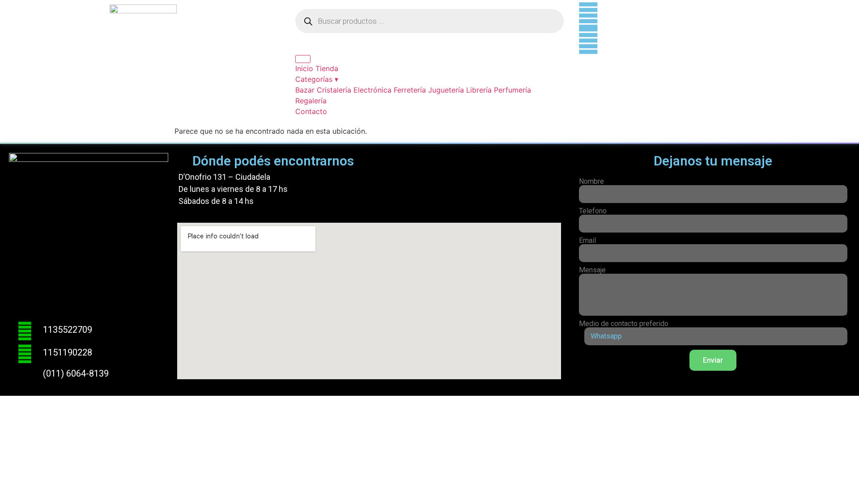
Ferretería (410, 89)
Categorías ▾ (316, 79)
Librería (479, 89)
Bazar (305, 89)
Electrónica (372, 89)
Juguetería (446, 89)
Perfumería (512, 89)
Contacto (311, 111)
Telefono (593, 211)
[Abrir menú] (302, 59)
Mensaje (592, 270)
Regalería (311, 100)
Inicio (304, 68)
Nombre (591, 181)
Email (587, 240)
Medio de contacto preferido (623, 323)
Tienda (326, 68)
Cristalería (334, 89)
